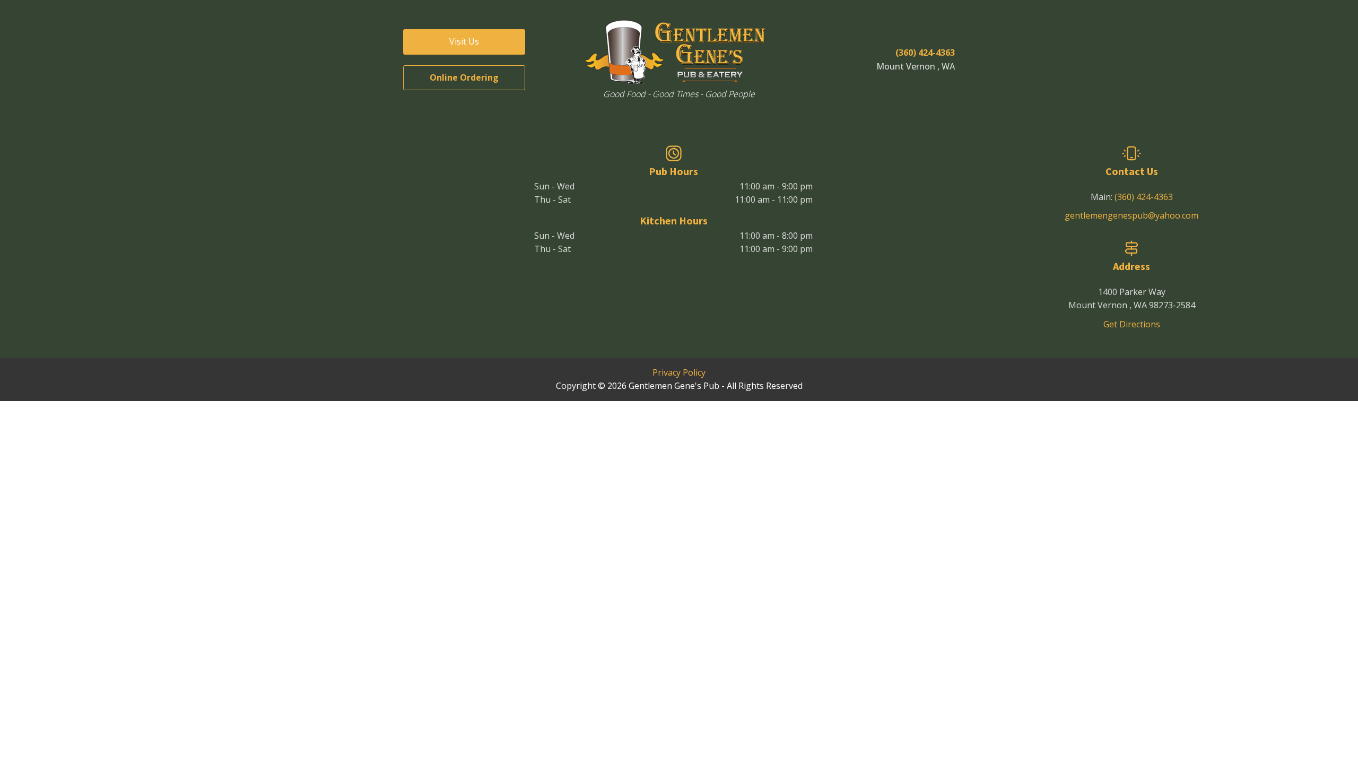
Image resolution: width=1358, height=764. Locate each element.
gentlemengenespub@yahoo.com (1131, 215)
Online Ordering (464, 77)
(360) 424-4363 (1144, 197)
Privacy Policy (679, 372)
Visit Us (464, 41)
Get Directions (1131, 324)
